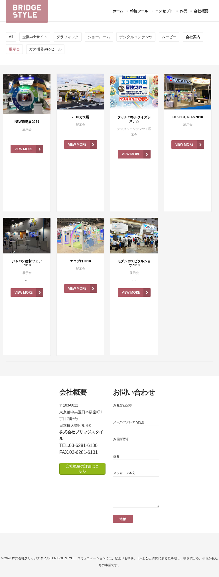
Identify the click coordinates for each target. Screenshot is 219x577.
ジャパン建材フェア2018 (27, 263)
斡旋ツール (139, 10)
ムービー (169, 37)
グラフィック (67, 37)
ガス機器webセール (45, 49)
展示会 (14, 49)
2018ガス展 (80, 117)
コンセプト (164, 10)
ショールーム (99, 37)
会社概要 (201, 10)
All (11, 37)
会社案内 (193, 37)
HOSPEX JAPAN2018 (188, 117)
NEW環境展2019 (27, 121)
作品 (183, 10)
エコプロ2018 (80, 261)
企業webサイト (34, 37)
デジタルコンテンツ (136, 37)
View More (24, 149)
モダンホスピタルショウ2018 (134, 263)
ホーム (117, 10)
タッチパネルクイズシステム (134, 119)
